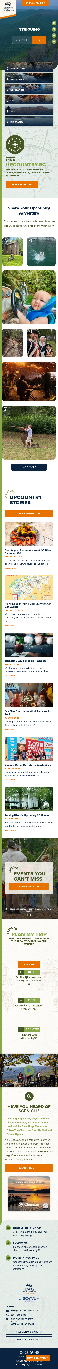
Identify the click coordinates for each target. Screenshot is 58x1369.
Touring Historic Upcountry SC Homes (27, 815)
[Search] (39, 40)
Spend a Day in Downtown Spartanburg (28, 765)
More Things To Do (26, 1258)
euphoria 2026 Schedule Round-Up (25, 661)
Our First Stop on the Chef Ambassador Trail (28, 712)
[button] (27, 915)
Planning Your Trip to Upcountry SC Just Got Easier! (28, 605)
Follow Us (20, 1243)
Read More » (11, 568)
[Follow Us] (8, 1242)
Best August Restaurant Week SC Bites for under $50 (28, 551)
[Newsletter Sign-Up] (8, 1227)
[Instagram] (54, 29)
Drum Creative (36, 1364)
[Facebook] (54, 23)
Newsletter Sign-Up (27, 1228)
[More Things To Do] (8, 1258)
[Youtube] (54, 41)
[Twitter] (54, 35)
